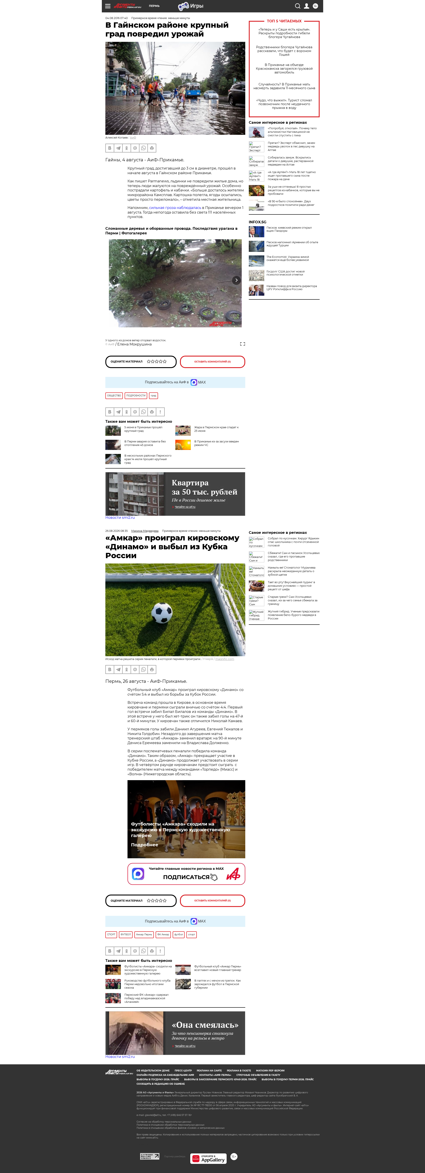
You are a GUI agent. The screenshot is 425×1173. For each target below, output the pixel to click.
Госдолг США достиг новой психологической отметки (286, 273)
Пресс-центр (183, 1070)
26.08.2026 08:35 (116, 530)
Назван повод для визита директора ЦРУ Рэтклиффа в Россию (292, 288)
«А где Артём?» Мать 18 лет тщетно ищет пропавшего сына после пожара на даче (292, 175)
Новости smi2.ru (120, 517)
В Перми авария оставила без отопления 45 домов (145, 443)
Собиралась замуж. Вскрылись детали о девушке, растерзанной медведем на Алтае (290, 161)
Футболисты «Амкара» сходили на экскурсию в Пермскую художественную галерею (180, 829)
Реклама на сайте (209, 1070)
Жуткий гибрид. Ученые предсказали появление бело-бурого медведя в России (293, 615)
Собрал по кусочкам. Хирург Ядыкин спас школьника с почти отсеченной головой (293, 542)
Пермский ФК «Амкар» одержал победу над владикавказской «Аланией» (146, 998)
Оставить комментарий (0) (212, 361)
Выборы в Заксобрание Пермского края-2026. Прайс (220, 1079)
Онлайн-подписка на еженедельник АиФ (165, 1075)
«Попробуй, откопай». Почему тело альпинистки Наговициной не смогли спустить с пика (292, 132)
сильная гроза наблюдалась (175, 208)
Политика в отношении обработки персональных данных (170, 1124)
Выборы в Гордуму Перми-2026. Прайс (288, 1079)
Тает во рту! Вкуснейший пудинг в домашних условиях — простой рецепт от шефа (291, 586)
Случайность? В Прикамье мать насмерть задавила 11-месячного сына (284, 86)
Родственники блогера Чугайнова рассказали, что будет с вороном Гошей (284, 51)
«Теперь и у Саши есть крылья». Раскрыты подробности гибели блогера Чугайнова (284, 33)
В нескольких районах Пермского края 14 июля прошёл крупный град (148, 459)
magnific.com (224, 659)
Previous (114, 280)
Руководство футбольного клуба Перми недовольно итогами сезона (147, 984)
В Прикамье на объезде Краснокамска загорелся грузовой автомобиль (284, 68)
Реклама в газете (239, 1070)
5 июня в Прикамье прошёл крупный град (143, 429)
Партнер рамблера (174, 1156)
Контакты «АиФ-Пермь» (215, 1075)
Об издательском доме (153, 1070)
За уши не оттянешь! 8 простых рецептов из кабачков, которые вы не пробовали (293, 190)
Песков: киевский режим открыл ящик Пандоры (289, 229)
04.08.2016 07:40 (116, 18)
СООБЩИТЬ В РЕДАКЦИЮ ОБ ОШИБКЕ (161, 1083)
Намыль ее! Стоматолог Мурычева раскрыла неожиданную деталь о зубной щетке (291, 571)
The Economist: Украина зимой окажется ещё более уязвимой (288, 258)
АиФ (133, 137)
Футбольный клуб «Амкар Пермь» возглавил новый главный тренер (217, 968)
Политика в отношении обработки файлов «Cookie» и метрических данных (180, 1128)
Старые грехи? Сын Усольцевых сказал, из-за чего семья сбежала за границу (292, 600)
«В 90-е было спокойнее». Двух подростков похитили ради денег (291, 203)
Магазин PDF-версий (270, 1070)
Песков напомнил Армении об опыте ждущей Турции (292, 244)
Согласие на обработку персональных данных (164, 1121)
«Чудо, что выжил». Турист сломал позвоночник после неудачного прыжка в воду (284, 104)
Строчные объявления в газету (258, 1075)
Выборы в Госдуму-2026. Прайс (158, 1079)
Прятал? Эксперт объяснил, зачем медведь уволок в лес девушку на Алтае (291, 146)
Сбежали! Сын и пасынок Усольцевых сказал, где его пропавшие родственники (294, 556)
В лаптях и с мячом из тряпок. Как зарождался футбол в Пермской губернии (217, 984)
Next (237, 280)
